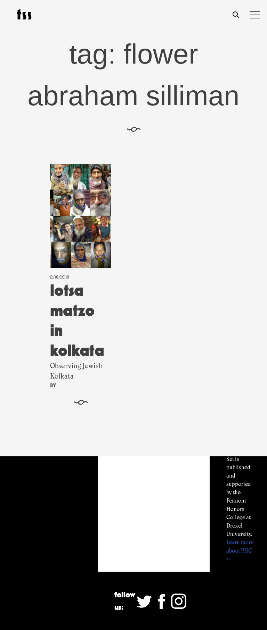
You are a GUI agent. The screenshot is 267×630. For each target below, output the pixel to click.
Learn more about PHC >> (239, 550)
